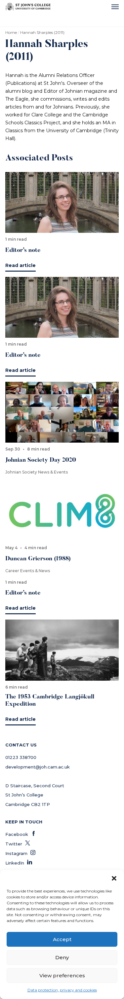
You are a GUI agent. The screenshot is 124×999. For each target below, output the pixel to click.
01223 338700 (20, 757)
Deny (62, 957)
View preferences (62, 975)
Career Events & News (27, 570)
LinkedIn (18, 862)
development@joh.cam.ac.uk (37, 766)
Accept (62, 939)
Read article (20, 265)
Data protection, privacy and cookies (62, 989)
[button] (114, 878)
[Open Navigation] (115, 6)
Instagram (20, 853)
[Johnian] (28, 7)
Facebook (20, 834)
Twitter (17, 843)
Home (11, 32)
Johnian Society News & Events (36, 472)
